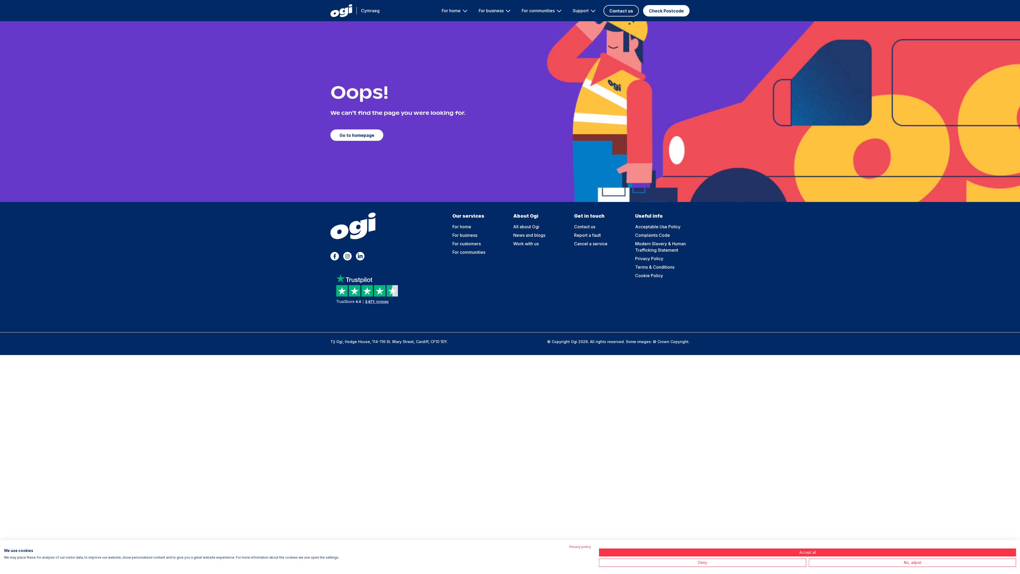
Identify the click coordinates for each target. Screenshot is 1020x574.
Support (581, 10)
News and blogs (529, 235)
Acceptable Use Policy (658, 226)
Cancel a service (590, 243)
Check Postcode (666, 11)
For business (491, 10)
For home (451, 10)
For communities (538, 10)
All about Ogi (526, 226)
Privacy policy (580, 547)
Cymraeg (370, 10)
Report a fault (587, 235)
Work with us (526, 243)
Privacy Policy (649, 258)
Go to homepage (356, 135)
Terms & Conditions (654, 267)
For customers (466, 243)
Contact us (621, 11)
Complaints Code (652, 235)
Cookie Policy (649, 275)
